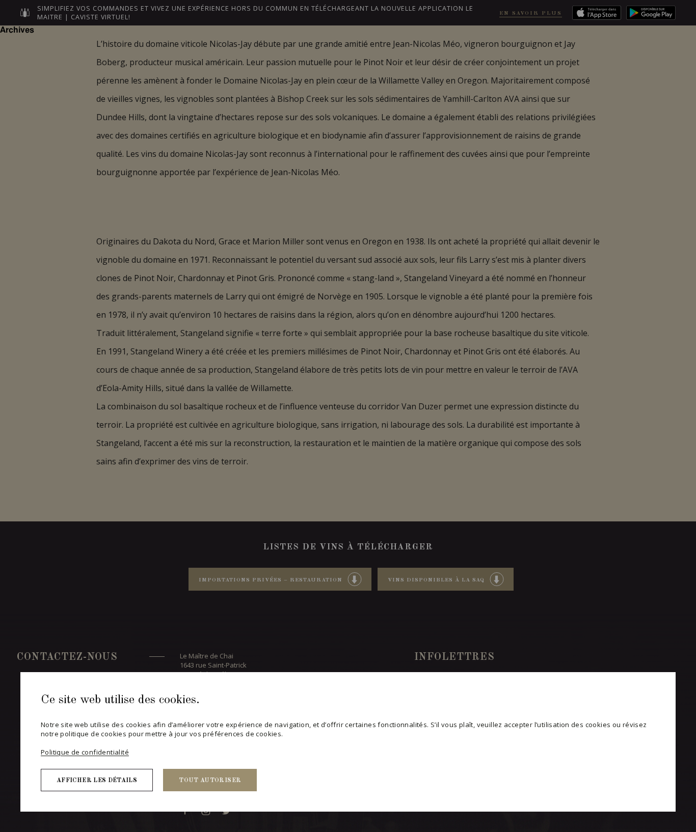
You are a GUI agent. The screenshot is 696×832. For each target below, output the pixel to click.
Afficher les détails (97, 781)
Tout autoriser (210, 781)
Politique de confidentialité (85, 752)
